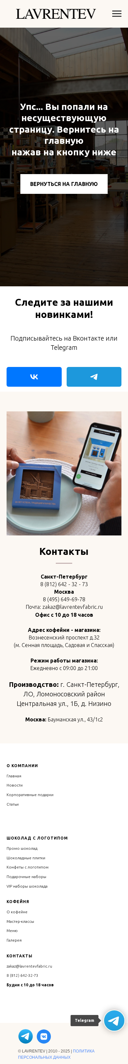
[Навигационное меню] (116, 14)
